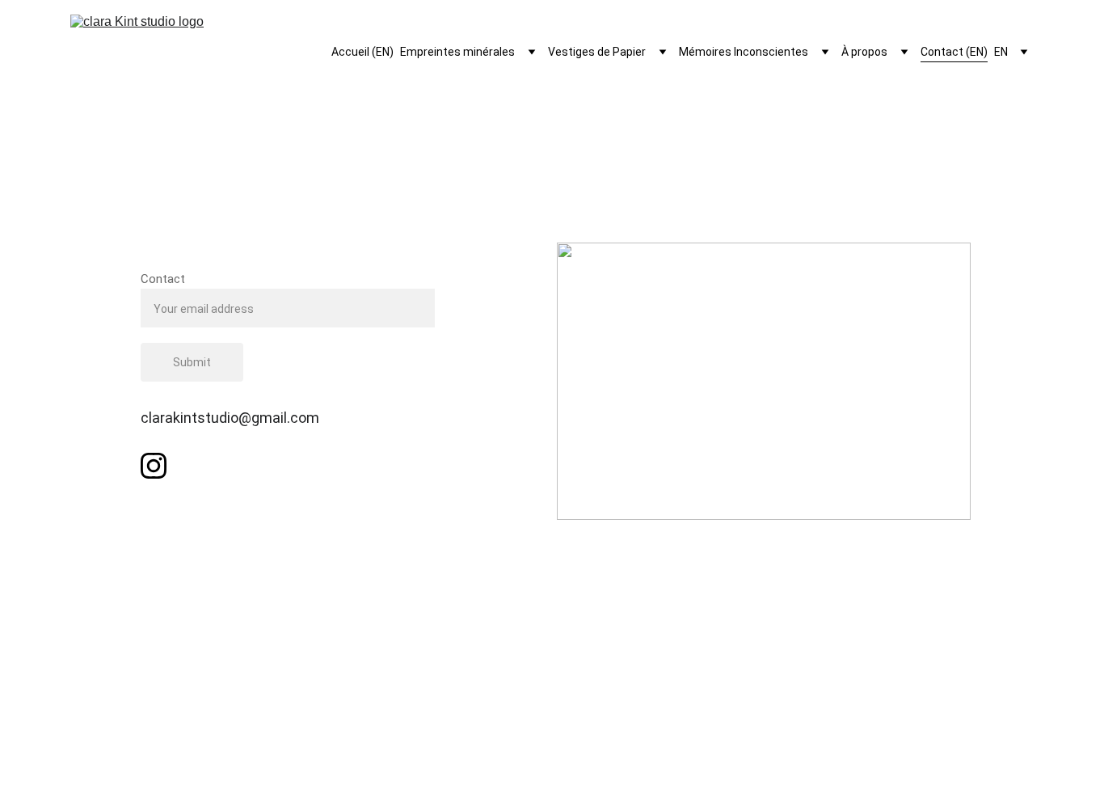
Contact (163, 279)
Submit (192, 362)
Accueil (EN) (362, 51)
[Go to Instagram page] (153, 466)
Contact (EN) (954, 51)
